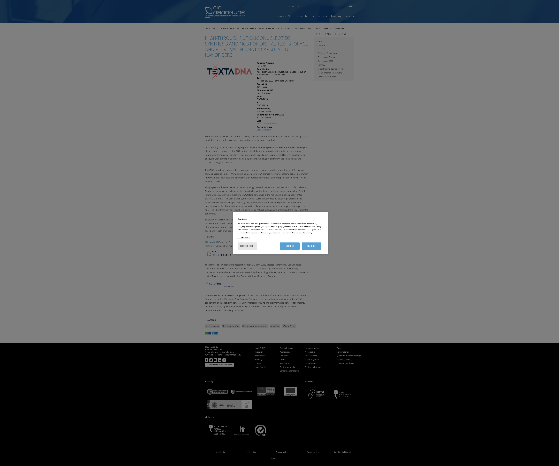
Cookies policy (244, 237)
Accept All (290, 246)
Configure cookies (247, 246)
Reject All (311, 246)
